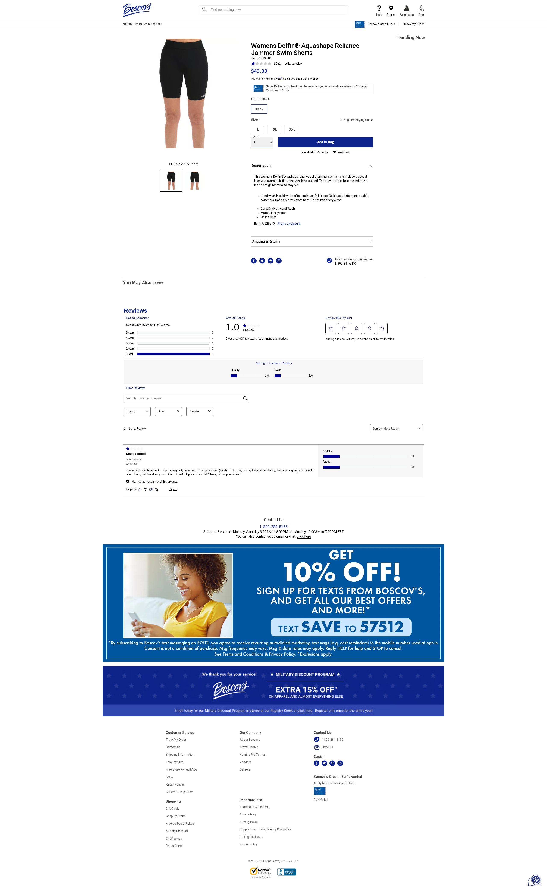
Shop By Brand (176, 816)
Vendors (245, 762)
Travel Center (249, 747)
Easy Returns (175, 762)
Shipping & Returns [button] (266, 241)
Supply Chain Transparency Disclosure (265, 829)
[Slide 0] (171, 180)
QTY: (256, 136)
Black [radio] (259, 109)
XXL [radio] (292, 129)
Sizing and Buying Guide (357, 120)
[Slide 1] (195, 181)
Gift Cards (172, 808)
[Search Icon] (204, 9)
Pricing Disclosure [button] (289, 223)
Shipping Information (180, 754)
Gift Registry (174, 838)
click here (304, 536)
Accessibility (248, 814)
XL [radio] (275, 129)
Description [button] (261, 166)
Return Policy (248, 844)
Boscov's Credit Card (381, 24)
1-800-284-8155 (346, 263)
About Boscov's (250, 739)
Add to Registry (317, 152)
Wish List (343, 152)
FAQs (169, 777)
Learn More (281, 90)
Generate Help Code (179, 792)
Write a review (293, 63)
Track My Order (414, 24)
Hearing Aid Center (252, 754)
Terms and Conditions (254, 807)
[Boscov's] (138, 10)
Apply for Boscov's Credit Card (334, 783)
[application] (534, 880)
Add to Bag (325, 142)
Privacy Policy (249, 822)
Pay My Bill (321, 799)
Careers (245, 769)
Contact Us (173, 747)
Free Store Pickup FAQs (181, 769)
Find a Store (174, 845)
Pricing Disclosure (251, 837)
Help (379, 14)
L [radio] (258, 129)
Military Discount (177, 831)
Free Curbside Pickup (180, 823)
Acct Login (407, 14)
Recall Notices (175, 784)
